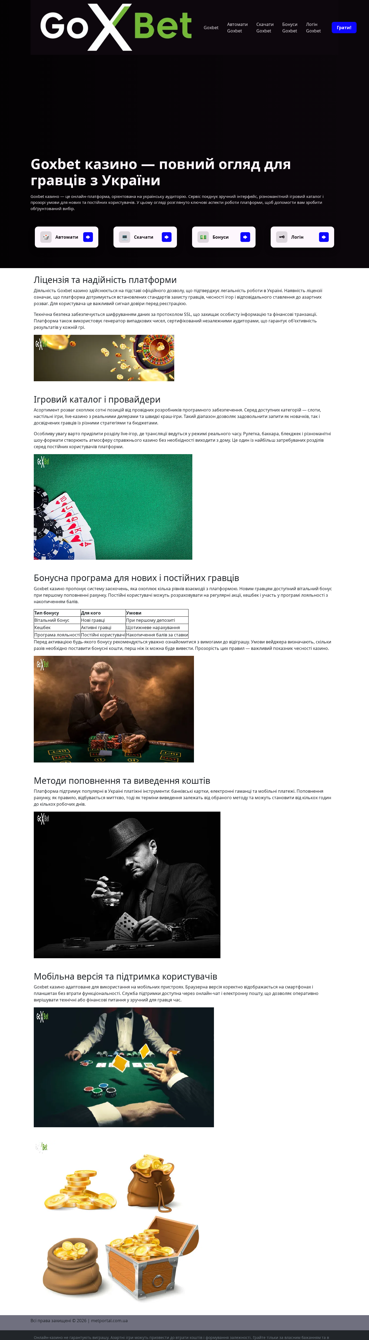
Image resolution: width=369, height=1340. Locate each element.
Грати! (344, 28)
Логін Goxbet (313, 27)
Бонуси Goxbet (289, 27)
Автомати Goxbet (237, 27)
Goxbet (211, 28)
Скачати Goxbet (265, 27)
